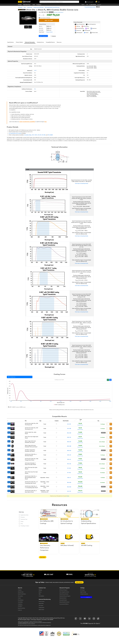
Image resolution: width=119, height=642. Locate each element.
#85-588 (69, 446)
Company (38, 4)
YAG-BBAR (50, 134)
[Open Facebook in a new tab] (76, 619)
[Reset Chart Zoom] (108, 380)
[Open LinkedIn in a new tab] (89, 619)
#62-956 (69, 482)
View (35, 88)
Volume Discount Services (64, 593)
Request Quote (49, 32)
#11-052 (69, 468)
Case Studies (20, 602)
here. (45, 121)
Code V (87, 32)
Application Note (24, 515)
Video (22, 521)
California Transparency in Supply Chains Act (26, 623)
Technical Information (30, 42)
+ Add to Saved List (43, 36)
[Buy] (111, 424)
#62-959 (69, 486)
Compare (53, 36)
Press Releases (20, 600)
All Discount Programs (63, 589)
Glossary (23, 517)
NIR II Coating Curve (11, 376)
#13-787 (69, 424)
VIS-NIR (43, 134)
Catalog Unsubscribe (84, 593)
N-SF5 (35, 70)
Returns (40, 591)
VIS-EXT (39, 134)
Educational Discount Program (65, 595)
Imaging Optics (41, 607)
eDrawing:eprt (87, 30)
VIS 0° (33, 134)
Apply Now (85, 597)
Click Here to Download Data (81, 183)
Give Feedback (41, 595)
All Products (20, 7)
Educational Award (63, 597)
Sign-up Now (79, 582)
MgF (30, 134)
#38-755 (69, 437)
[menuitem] (21, 4)
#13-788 (69, 428)
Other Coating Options (59, 12)
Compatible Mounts (50, 42)
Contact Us (99, 4)
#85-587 (69, 441)
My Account (90, 2)
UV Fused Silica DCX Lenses (15, 133)
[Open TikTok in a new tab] (98, 619)
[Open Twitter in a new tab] (80, 619)
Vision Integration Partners (64, 591)
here (68, 496)
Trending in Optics (25, 525)
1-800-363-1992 (93, 4)
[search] (59, 2)
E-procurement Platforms (64, 604)
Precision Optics (41, 601)
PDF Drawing (86, 26)
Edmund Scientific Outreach (64, 602)
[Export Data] (110, 380)
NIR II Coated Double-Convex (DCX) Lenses (52, 7)
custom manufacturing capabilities (27, 121)
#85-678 (69, 450)
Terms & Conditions (33, 621)
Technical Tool (24, 519)
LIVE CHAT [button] (49, 574)
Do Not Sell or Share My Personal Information (42, 622)
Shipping (40, 589)
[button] (93, 4)
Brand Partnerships (21, 608)
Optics (25, 7)
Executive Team (20, 591)
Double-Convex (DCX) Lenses (39, 7)
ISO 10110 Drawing (80, 28)
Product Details (19, 42)
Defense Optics (41, 609)
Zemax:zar (94, 28)
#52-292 (69, 463)
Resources (59, 42)
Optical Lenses (29, 7)
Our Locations (20, 595)
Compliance (20, 604)
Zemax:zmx (78, 30)
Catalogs (82, 589)
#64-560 (69, 432)
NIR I (36, 134)
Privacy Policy (20, 621)
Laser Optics (41, 605)
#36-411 (69, 477)
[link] (98, 1)
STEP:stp (78, 26)
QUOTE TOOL (89, 575)
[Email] (96, 7)
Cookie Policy (26, 621)
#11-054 (69, 472)
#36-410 (69, 455)
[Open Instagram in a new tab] (94, 619)
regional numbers (29, 576)
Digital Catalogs (83, 591)
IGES (88, 28)
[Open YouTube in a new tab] (85, 619)
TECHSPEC (20, 606)
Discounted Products (63, 600)
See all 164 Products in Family (90, 6)
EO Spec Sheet (95, 32)
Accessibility (39, 621)
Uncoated (26, 134)
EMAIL (70, 574)
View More (42, 557)
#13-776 (69, 491)
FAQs (40, 593)
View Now (49, 524)
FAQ (22, 523)
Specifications (10, 42)
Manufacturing (26, 4)
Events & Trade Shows (22, 593)
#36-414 (69, 459)
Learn (34, 4)
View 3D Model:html (80, 24)
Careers (19, 597)
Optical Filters (41, 603)
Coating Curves (40, 42)
